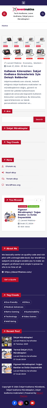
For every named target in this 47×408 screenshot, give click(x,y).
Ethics (27, 302)
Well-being (11, 321)
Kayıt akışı (11, 172)
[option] (23, 216)
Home (5, 25)
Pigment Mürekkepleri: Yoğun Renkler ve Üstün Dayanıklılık (29, 213)
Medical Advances (14, 307)
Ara (8, 111)
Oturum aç (10, 166)
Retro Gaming (12, 312)
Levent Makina (14, 63)
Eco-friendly (11, 302)
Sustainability (32, 312)
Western (38, 63)
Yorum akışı (12, 179)
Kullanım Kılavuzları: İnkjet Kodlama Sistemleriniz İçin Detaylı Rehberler (22, 74)
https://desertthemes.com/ (18, 272)
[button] (37, 200)
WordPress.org (13, 185)
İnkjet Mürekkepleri (23, 337)
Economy (27, 63)
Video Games (30, 316)
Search (39, 119)
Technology (33, 206)
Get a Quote (10, 279)
